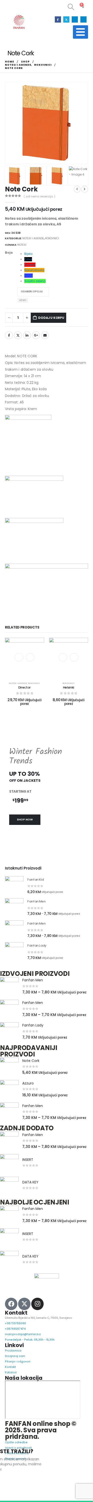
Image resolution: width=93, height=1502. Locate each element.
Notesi (21, 245)
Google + (36, 335)
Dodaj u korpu (51, 318)
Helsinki (68, 687)
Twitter (18, 335)
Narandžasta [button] (34, 270)
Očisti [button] (22, 300)
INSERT (27, 1159)
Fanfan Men (32, 980)
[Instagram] (75, 19)
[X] (66, 19)
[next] (84, 189)
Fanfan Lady (32, 1025)
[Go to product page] (14, 885)
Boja (9, 252)
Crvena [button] (29, 265)
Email (45, 335)
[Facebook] (58, 19)
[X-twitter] (24, 1304)
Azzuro (28, 1083)
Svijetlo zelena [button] (35, 281)
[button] (70, 7)
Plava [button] (28, 275)
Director (24, 687)
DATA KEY (30, 1182)
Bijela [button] (28, 254)
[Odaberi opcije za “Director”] (30, 657)
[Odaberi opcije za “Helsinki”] (74, 657)
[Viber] (83, 19)
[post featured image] (9, 986)
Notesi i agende (33, 238)
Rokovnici (52, 238)
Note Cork (30, 1060)
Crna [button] (28, 259)
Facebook (9, 335)
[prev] (77, 189)
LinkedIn (27, 335)
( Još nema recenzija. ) (39, 196)
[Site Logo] (18, 22)
